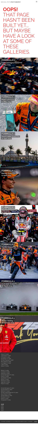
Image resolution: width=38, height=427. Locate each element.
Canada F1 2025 (5, 372)
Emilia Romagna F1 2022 (7, 388)
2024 (2, 407)
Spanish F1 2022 (5, 382)
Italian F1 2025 (5, 366)
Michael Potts (11, 2)
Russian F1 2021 (5, 397)
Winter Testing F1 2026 (7, 360)
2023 (2, 408)
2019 (2, 414)
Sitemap (35, 421)
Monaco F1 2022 (5, 380)
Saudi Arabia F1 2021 (6, 395)
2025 (2, 405)
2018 (2, 416)
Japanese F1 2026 (6, 355)
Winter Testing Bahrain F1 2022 (9, 392)
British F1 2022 (5, 379)
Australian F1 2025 (6, 377)
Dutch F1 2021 (4, 398)
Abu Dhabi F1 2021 (6, 394)
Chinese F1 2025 (5, 357)
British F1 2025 (5, 370)
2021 (2, 411)
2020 (2, 413)
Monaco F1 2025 (5, 373)
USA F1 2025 (4, 364)
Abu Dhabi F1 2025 (6, 361)
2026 (2, 404)
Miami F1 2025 (5, 376)
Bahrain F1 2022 (5, 391)
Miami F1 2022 (5, 383)
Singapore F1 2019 (6, 400)
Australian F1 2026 (6, 358)
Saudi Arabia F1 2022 (6, 389)
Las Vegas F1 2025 (6, 363)
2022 (2, 410)
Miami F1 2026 (5, 354)
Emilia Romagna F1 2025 (7, 375)
